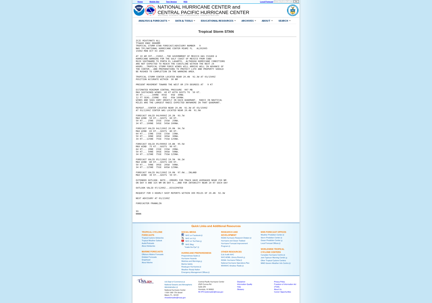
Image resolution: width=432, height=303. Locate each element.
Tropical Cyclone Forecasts (152, 233)
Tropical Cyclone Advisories (153, 237)
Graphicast (146, 259)
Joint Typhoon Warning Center (273, 257)
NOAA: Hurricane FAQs (230, 260)
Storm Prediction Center (270, 237)
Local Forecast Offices (269, 243)
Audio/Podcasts (148, 243)
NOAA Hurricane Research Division (235, 237)
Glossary (240, 289)
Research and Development (229, 233)
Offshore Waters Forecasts (152, 254)
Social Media (188, 231)
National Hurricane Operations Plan (235, 263)
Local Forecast (266, 2)
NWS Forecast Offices (273, 231)
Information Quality (244, 284)
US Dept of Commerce (174, 281)
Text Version (171, 2)
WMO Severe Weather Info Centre (275, 263)
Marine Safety (187, 264)
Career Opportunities (282, 292)
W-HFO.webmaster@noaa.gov (210, 292)
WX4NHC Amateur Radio (231, 265)
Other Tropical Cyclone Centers (273, 260)
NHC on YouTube (192, 241)
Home (140, 2)
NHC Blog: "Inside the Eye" (189, 245)
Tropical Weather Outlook (152, 240)
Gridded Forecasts (149, 257)
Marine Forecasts (152, 251)
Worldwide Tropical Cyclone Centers (272, 250)
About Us (277, 289)
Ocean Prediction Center (270, 240)
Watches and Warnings (190, 261)
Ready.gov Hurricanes (190, 266)
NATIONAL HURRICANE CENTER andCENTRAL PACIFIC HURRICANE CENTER (203, 9)
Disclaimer (241, 281)
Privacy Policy (279, 281)
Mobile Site (154, 2)
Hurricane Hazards (189, 258)
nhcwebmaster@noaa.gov (175, 297)
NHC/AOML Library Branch (232, 257)
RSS (185, 2)
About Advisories (148, 246)
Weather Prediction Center (271, 234)
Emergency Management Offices (194, 272)
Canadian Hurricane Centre (272, 255)
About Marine (147, 262)
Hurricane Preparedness (196, 252)
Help (239, 286)
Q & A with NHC (227, 254)
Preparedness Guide (189, 255)
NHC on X (189, 238)
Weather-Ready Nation (190, 269)
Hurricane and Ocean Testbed (233, 240)
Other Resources (231, 251)
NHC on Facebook (192, 235)
